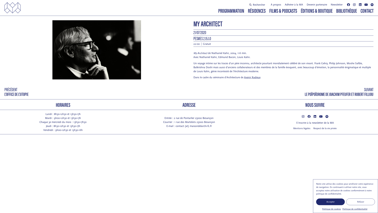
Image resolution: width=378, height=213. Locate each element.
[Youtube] (366, 5)
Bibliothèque (346, 10)
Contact (367, 10)
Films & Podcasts (283, 10)
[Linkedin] (360, 5)
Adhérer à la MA (294, 4)
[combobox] (258, 5)
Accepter (330, 202)
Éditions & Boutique (317, 10)
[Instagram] (354, 5)
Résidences (257, 10)
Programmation (231, 10)
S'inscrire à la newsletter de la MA (315, 122)
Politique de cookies (331, 209)
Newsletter (337, 4)
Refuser (360, 202)
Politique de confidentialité (354, 209)
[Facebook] (348, 5)
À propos (276, 4)
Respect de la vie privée (325, 128)
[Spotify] (372, 5)
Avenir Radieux (252, 77)
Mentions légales (301, 128)
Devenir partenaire (317, 4)
